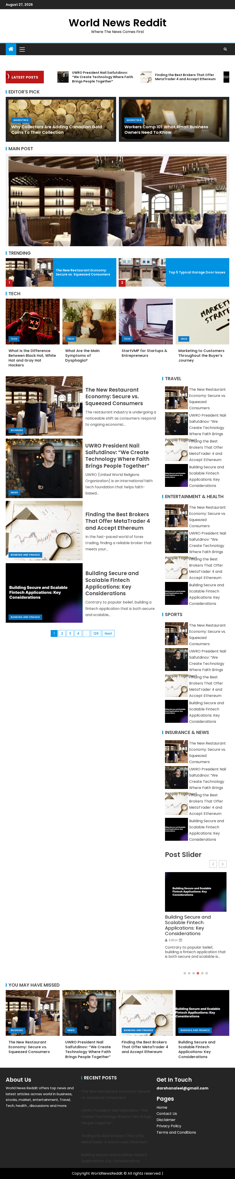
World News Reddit (117, 23)
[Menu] (21, 49)
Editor (173, 932)
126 (96, 633)
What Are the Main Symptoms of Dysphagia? (82, 355)
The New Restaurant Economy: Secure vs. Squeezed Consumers (114, 396)
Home (162, 1107)
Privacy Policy (169, 1126)
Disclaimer (166, 1119)
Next (108, 633)
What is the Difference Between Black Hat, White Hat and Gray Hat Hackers (32, 358)
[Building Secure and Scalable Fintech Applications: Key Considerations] (44, 593)
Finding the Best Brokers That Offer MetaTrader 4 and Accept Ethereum (117, 521)
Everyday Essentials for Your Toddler (192, 272)
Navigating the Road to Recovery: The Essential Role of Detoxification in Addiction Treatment (192, 917)
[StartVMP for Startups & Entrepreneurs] (146, 321)
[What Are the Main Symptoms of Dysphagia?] (89, 321)
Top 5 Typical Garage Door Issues (84, 272)
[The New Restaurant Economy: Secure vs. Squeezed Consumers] (44, 406)
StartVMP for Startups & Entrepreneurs (144, 353)
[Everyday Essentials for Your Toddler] (142, 272)
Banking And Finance (25, 555)
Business (17, 430)
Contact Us (167, 1113)
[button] (21, 49)
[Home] (11, 49)
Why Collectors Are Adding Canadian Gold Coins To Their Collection (56, 129)
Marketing (21, 120)
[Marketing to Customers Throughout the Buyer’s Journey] (202, 321)
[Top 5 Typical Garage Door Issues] (29, 272)
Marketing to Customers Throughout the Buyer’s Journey (201, 355)
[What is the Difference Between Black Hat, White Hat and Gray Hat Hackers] (33, 321)
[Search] (225, 49)
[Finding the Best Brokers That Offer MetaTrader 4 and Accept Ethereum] (44, 530)
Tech (14, 339)
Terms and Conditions (176, 1132)
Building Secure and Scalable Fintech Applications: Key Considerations (112, 583)
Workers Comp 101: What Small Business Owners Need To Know (166, 129)
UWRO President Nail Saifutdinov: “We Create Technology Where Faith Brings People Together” (117, 455)
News (14, 492)
